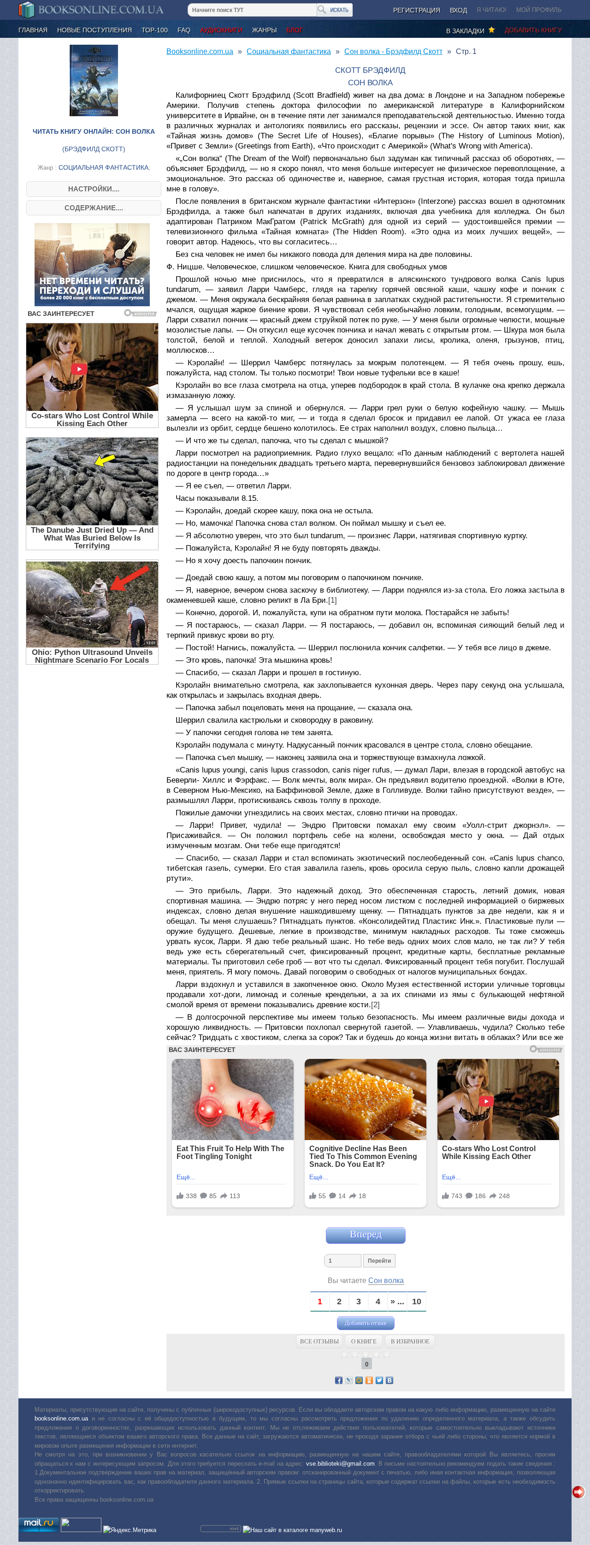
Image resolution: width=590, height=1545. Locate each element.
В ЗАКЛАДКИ (467, 31)
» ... (397, 1301)
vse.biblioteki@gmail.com (340, 1463)
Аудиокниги (221, 30)
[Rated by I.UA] (81, 1530)
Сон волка (386, 1280)
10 (416, 1301)
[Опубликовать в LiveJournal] (349, 1380)
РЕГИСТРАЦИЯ (416, 10)
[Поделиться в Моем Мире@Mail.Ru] (359, 1380)
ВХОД (458, 10)
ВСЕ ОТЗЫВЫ (319, 1341)
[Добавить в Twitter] (379, 1380)
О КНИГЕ (364, 1341)
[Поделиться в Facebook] (338, 1380)
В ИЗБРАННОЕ (410, 1341)
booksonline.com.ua (61, 1418)
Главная (32, 30)
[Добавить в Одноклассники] (369, 1380)
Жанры (264, 30)
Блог (294, 30)
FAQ (183, 30)
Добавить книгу (533, 30)
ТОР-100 (155, 30)
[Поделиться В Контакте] (389, 1380)
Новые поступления (94, 30)
